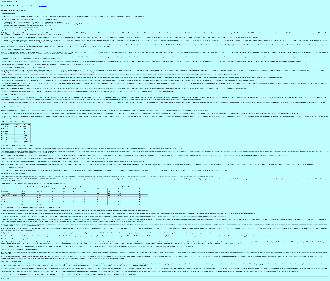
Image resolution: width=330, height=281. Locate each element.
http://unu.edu (42, 6)
